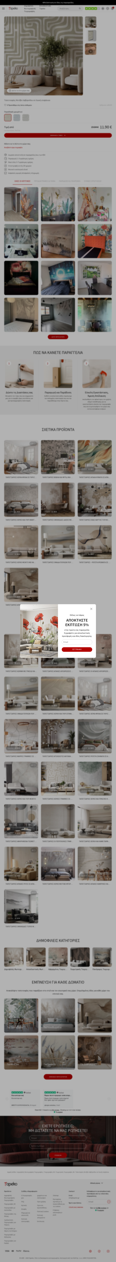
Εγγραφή (76, 649)
